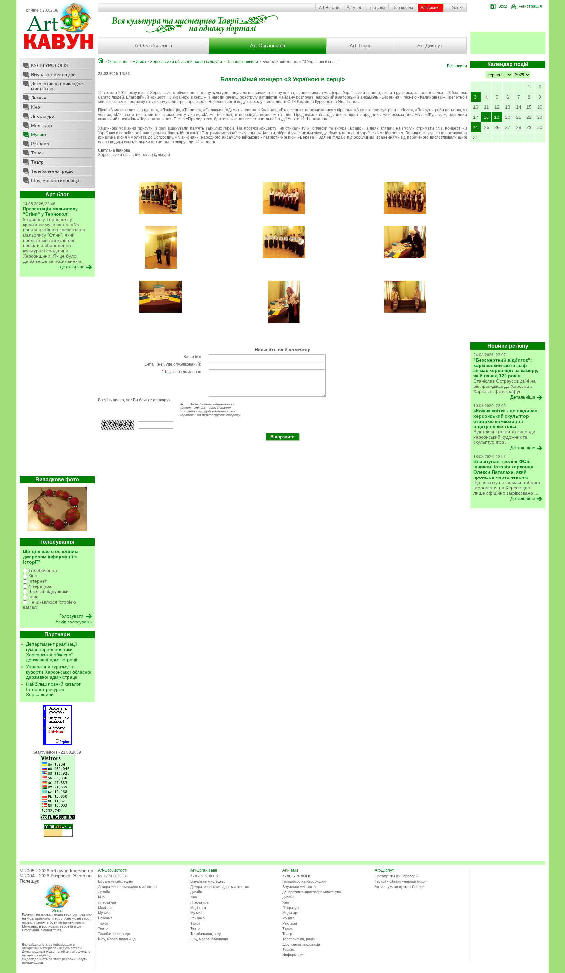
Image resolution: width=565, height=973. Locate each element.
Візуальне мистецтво (53, 74)
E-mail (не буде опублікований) (172, 364)
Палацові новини (242, 61)
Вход (502, 6)
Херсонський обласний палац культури (186, 61)
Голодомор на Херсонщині (304, 881)
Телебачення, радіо (52, 171)
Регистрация (530, 6)
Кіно (35, 107)
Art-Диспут (430, 7)
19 (496, 117)
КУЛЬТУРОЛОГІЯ (49, 65)
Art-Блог (354, 7)
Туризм (288, 949)
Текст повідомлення (181, 371)
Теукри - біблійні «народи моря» (401, 881)
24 (475, 127)
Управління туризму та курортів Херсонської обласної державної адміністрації (58, 672)
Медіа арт (41, 125)
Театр (37, 162)
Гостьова (376, 7)
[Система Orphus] (57, 743)
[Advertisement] (57, 378)
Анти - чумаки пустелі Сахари (399, 887)
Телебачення (42, 570)
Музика (38, 134)
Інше (33, 596)
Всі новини (457, 66)
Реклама (40, 143)
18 (486, 117)
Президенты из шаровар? (396, 876)
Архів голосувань (73, 621)
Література (42, 116)
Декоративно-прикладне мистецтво (57, 86)
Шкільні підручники (48, 591)
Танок (37, 152)
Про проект (403, 7)
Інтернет (37, 581)
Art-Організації (267, 45)
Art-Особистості (153, 45)
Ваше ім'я (192, 356)
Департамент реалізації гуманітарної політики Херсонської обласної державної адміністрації (51, 651)
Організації (118, 61)
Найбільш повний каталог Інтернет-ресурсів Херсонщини (53, 689)
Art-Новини (329, 7)
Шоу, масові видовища (55, 180)
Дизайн (38, 97)
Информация (293, 955)
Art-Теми (360, 45)
